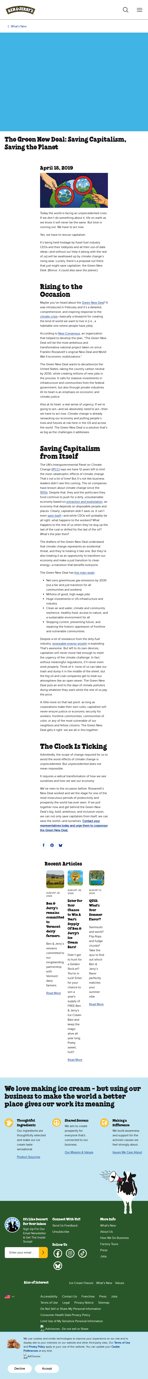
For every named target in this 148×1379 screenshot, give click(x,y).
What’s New (104, 1283)
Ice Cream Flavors (81, 1283)
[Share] (43, 845)
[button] (10, 1296)
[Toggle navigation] (139, 9)
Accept (47, 1369)
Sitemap (103, 1303)
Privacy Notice (84, 1303)
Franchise (88, 1296)
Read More (53, 993)
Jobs (103, 1256)
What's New (19, 26)
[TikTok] (82, 1253)
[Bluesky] (57, 1265)
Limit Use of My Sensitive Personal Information (71, 1321)
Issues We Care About (127, 1152)
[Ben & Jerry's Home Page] (20, 9)
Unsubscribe (60, 1232)
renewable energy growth (69, 644)
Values (119, 1283)
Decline (19, 1369)
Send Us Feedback (65, 1225)
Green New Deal (93, 303)
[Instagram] (70, 1253)
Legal (66, 1303)
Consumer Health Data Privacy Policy (65, 1315)
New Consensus (69, 333)
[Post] (60, 845)
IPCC (55, 469)
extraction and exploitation (84, 502)
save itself (54, 516)
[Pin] (52, 845)
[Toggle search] (125, 9)
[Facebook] (57, 1253)
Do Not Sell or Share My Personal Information (70, 1309)
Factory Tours (109, 1244)
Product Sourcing (28, 1157)
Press (103, 1250)
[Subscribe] (43, 1252)
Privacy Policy (37, 1346)
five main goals (84, 573)
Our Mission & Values (79, 1152)
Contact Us (69, 1296)
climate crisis (48, 316)
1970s (44, 492)
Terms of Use (49, 1303)
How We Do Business (114, 1238)
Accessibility (48, 1296)
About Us (106, 1232)
